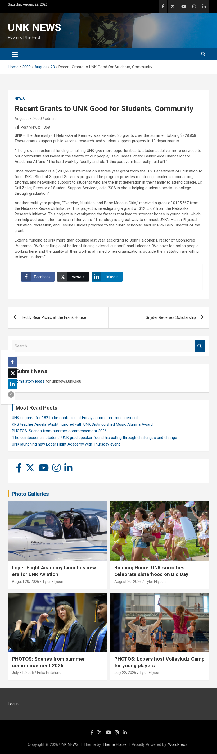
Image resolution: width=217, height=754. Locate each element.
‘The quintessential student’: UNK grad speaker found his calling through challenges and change (94, 437)
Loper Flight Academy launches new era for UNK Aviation (54, 571)
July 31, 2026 (23, 672)
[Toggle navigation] (15, 54)
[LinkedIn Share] (12, 384)
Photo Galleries (30, 494)
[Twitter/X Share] (12, 373)
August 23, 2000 (28, 118)
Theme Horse (114, 744)
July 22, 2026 (125, 672)
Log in (13, 704)
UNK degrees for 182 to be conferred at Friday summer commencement (75, 417)
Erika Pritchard (49, 672)
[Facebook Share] (12, 362)
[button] (11, 394)
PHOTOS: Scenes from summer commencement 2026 (59, 431)
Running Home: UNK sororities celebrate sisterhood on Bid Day (151, 571)
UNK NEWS (34, 27)
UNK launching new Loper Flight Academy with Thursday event (66, 444)
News (20, 99)
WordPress (177, 744)
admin (50, 118)
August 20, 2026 (25, 581)
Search (200, 346)
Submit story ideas (28, 381)
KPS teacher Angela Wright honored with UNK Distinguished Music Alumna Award (82, 424)
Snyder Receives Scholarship (171, 317)
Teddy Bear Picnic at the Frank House (53, 317)
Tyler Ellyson (52, 581)
